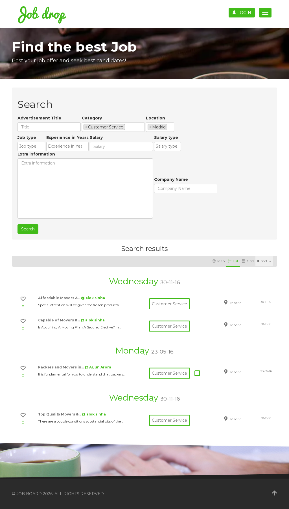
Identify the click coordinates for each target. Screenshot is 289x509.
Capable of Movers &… (59, 320)
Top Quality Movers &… (60, 414)
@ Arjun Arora (98, 367)
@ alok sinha (93, 298)
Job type (26, 137)
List (235, 261)
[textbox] (128, 127)
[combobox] (113, 127)
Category (92, 118)
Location (155, 118)
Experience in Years (67, 137)
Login (243, 12)
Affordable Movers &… (59, 298)
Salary (96, 137)
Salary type (166, 137)
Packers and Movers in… (61, 367)
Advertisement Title (39, 118)
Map (221, 261)
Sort (264, 261)
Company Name (171, 179)
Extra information (36, 154)
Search (28, 229)
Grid (250, 261)
